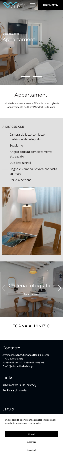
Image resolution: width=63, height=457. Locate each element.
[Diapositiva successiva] (25, 76)
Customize (31, 442)
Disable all (31, 450)
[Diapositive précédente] (37, 76)
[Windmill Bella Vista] (14, 5)
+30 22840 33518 (14, 359)
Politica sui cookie (14, 390)
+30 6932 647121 (14, 362)
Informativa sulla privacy (19, 385)
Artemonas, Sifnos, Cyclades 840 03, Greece (25, 355)
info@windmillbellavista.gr (18, 366)
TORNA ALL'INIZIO (31, 326)
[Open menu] (32, 5)
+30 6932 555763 (35, 362)
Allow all (31, 434)
